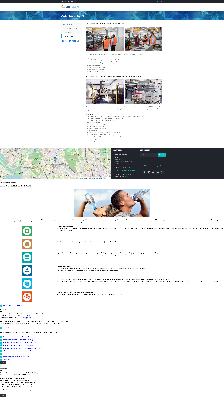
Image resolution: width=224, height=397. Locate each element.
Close (2, 362)
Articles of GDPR (8, 328)
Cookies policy (7, 359)
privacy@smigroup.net (25, 318)
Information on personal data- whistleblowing (16, 356)
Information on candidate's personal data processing (18, 340)
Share (66, 41)
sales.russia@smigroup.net (127, 170)
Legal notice (158, 166)
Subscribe (162, 155)
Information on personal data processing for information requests (22, 354)
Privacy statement (149, 166)
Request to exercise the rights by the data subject (17, 337)
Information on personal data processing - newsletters (18, 351)
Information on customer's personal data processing (18, 345)
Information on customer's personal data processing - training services (23, 348)
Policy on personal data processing (13, 305)
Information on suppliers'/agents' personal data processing (19, 342)
